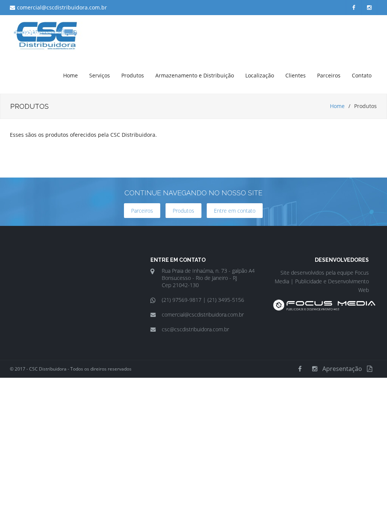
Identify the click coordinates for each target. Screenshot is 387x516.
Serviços (99, 75)
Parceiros (329, 75)
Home (70, 75)
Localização (259, 75)
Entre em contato (234, 210)
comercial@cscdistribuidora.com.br (62, 7)
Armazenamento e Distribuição (194, 75)
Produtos (132, 75)
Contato (362, 75)
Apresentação (342, 369)
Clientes (295, 75)
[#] (324, 308)
